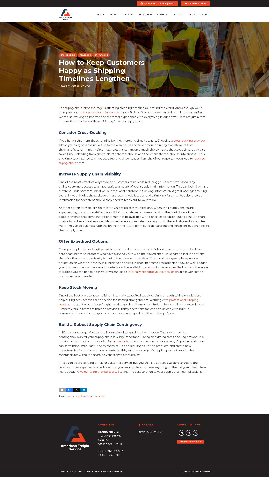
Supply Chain (99, 396)
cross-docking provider (189, 140)
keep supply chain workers (101, 112)
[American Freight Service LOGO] (65, 14)
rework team (125, 341)
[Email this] (62, 390)
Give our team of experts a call (98, 371)
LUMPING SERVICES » (150, 432)
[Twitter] (195, 433)
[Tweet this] (76, 390)
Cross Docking (72, 396)
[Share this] (69, 390)
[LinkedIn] (181, 433)
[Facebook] (188, 433)
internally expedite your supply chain (153, 272)
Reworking (86, 396)
